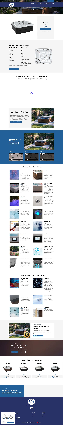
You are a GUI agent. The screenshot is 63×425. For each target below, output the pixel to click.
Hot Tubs (32, 3)
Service (37, 3)
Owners (41, 3)
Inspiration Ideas (46, 3)
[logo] (11, 5)
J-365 (39, 374)
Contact (51, 3)
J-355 (55, 374)
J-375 (24, 374)
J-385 (8, 374)
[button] (39, 141)
